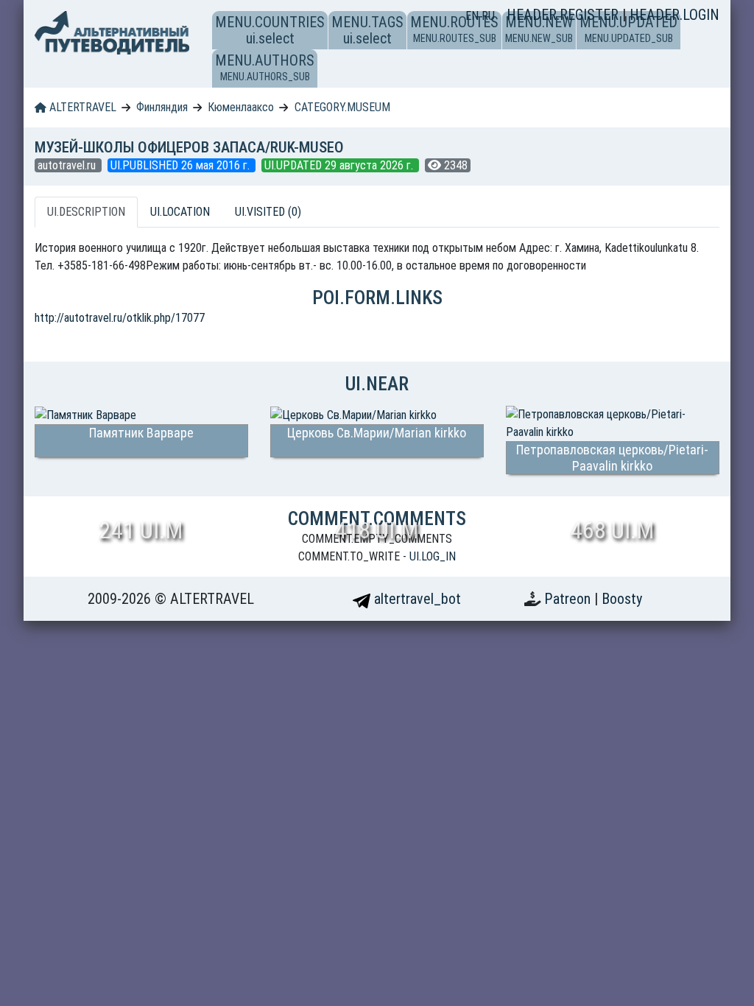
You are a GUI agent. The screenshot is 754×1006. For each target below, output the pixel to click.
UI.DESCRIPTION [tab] (86, 212)
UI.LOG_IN (432, 556)
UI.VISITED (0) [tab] (268, 212)
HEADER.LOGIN (674, 15)
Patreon (569, 599)
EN (473, 16)
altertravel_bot (415, 599)
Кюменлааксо (241, 107)
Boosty (622, 599)
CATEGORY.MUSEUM (342, 107)
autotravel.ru (68, 165)
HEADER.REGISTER (564, 15)
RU (488, 16)
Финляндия (162, 107)
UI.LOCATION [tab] (180, 212)
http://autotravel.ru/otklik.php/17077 (120, 318)
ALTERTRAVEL (81, 107)
